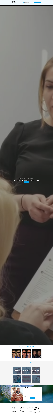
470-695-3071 (14, 2)
